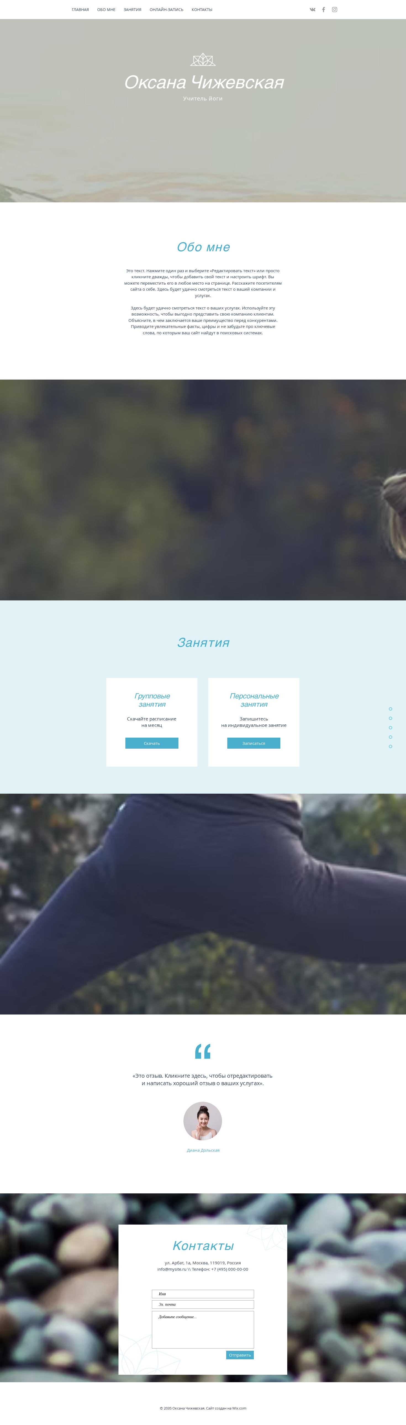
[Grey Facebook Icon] (323, 9)
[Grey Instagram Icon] (334, 9)
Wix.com (239, 1408)
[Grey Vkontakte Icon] (312, 9)
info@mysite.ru (171, 1269)
